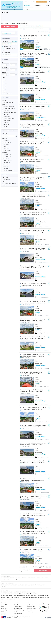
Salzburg (26, 585)
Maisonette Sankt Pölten (44, 597)
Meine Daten (16, 611)
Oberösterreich (21, 585)
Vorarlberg (39, 585)
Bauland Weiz (34, 593)
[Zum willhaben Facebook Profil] (50, 617)
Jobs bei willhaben (4, 604)
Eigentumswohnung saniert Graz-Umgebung (9, 593)
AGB (15, 616)
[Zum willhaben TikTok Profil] (43, 617)
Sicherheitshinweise (17, 606)
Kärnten (8, 585)
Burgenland (3, 585)
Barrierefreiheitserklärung (19, 610)
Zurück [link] (21, 28)
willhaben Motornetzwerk (31, 608)
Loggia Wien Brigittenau (30, 592)
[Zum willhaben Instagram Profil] (41, 617)
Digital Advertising (30, 604)
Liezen (46, 578)
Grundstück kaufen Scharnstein (7, 597)
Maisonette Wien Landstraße (43, 595)
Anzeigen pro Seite (41, 567)
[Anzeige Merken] (49, 36)
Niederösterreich (14, 585)
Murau (2, 579)
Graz (19, 578)
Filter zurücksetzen (39, 25)
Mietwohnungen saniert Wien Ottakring (8, 595)
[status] (12, 5)
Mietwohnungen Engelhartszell (25, 593)
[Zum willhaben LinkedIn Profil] (48, 617)
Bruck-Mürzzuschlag (5, 578)
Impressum (28, 616)
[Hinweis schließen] (22, 2)
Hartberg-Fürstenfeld (32, 578)
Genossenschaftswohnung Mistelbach (21, 597)
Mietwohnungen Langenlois (31, 595)
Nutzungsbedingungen (18, 608)
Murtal (6, 579)
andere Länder (4, 586)
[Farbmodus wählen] (49, 1)
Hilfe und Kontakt (17, 604)
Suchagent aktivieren (10, 26)
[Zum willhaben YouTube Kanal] (46, 617)
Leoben (42, 578)
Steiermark (31, 585)
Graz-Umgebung (24, 578)
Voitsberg (18, 579)
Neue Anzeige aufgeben (42, 1)
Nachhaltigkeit (3, 608)
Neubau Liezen (16, 592)
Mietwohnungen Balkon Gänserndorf (8, 599)
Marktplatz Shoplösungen (31, 611)
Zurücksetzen (14, 41)
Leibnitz (38, 578)
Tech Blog (3, 611)
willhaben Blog (4, 610)
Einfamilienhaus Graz (21, 595)
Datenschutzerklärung (18, 613)
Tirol (35, 585)
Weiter (36, 28)
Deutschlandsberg (13, 578)
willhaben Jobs (29, 610)
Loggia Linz (22, 592)
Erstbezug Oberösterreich (34, 597)
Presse (2, 606)
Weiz (22, 579)
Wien (43, 585)
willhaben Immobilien (31, 606)
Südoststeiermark (11, 579)
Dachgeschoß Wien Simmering (7, 592)
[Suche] (16, 136)
